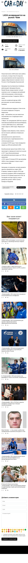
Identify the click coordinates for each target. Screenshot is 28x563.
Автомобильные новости (10, 41)
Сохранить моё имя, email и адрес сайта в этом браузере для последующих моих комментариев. (14, 535)
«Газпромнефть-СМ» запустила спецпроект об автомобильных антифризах (13, 294)
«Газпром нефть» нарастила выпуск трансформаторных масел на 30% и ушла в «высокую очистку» (13, 268)
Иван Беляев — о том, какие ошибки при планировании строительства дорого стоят (13, 430)
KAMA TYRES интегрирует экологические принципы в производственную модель (12, 240)
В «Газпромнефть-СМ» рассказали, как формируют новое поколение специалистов (13, 376)
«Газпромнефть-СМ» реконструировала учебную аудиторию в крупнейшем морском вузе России (12, 349)
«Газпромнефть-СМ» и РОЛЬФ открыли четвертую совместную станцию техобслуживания (12, 404)
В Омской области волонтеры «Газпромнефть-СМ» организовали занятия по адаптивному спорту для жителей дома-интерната (13, 486)
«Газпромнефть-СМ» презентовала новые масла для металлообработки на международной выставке (13, 458)
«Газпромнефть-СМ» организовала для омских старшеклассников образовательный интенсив (12, 322)
